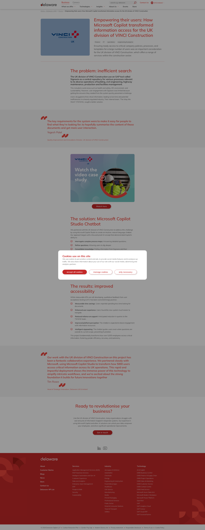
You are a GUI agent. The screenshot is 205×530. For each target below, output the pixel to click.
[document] (102, 265)
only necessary (125, 272)
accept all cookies (75, 272)
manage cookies (100, 272)
